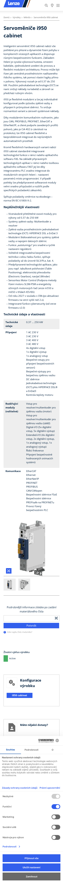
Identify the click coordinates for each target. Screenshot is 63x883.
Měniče (27, 17)
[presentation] (5, 632)
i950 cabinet (19, 695)
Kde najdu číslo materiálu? (19, 632)
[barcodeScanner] (56, 617)
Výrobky (17, 17)
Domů (7, 17)
